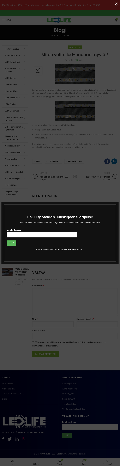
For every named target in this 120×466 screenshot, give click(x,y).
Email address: (14, 230)
